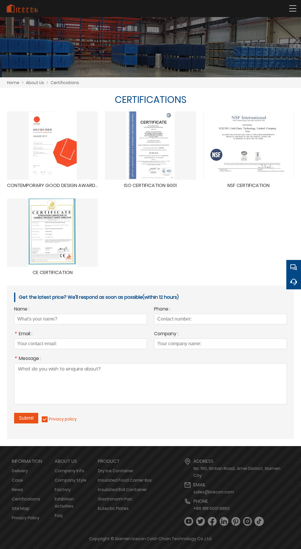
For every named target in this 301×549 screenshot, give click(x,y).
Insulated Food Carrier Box (125, 480)
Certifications (65, 83)
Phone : (162, 309)
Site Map (20, 508)
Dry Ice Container (115, 471)
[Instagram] (247, 521)
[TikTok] (259, 521)
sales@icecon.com (213, 492)
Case (17, 480)
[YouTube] (188, 521)
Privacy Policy (25, 518)
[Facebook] (212, 521)
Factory (63, 490)
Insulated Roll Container (122, 490)
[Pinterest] (235, 521)
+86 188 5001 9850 (211, 508)
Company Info (69, 471)
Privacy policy (63, 419)
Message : (27, 359)
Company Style (70, 480)
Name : (21, 309)
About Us (35, 83)
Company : (166, 334)
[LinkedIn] (224, 521)
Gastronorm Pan (115, 499)
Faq (59, 515)
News (17, 490)
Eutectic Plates (113, 508)
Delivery (20, 471)
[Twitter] (200, 521)
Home (13, 83)
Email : (23, 334)
